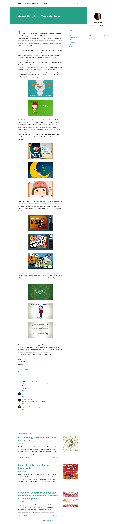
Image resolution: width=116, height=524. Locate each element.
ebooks (70, 39)
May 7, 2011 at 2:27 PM (33, 393)
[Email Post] (19, 372)
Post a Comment (26, 457)
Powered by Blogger (49, 520)
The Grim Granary (39, 273)
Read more (55, 457)
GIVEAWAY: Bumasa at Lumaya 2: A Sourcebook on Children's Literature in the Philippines (38, 495)
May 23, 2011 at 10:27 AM (29, 399)
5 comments (25, 515)
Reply (23, 390)
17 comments (25, 485)
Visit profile (98, 28)
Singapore (71, 44)
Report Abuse (92, 38)
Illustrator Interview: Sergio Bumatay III (33, 466)
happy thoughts (72, 42)
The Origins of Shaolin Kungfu (35, 203)
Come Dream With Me (38, 120)
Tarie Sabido (24, 393)
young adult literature (73, 46)
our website (38, 352)
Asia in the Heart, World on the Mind (33, 3)
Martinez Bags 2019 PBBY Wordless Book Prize (37, 439)
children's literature (73, 37)
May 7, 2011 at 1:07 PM (32, 381)
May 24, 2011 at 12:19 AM (33, 406)
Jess (22, 399)
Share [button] (70, 30)
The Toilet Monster (23, 120)
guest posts (71, 41)
